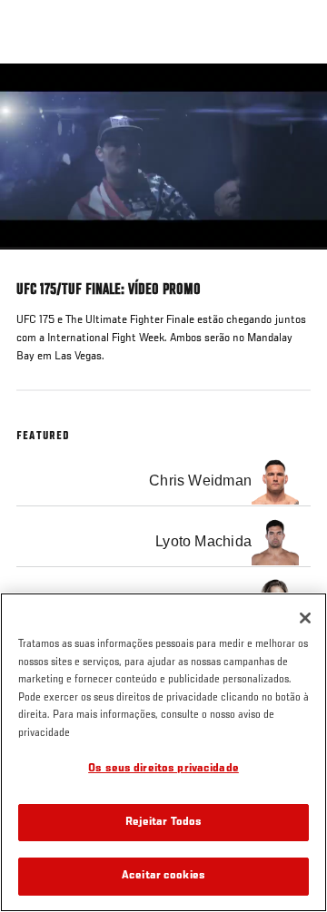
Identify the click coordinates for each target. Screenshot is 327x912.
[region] (163, 752)
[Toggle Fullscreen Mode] (290, 260)
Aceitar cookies (163, 876)
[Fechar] (305, 618)
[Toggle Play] (38, 260)
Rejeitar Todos (164, 823)
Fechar (294, 98)
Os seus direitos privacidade (163, 769)
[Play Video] (164, 156)
